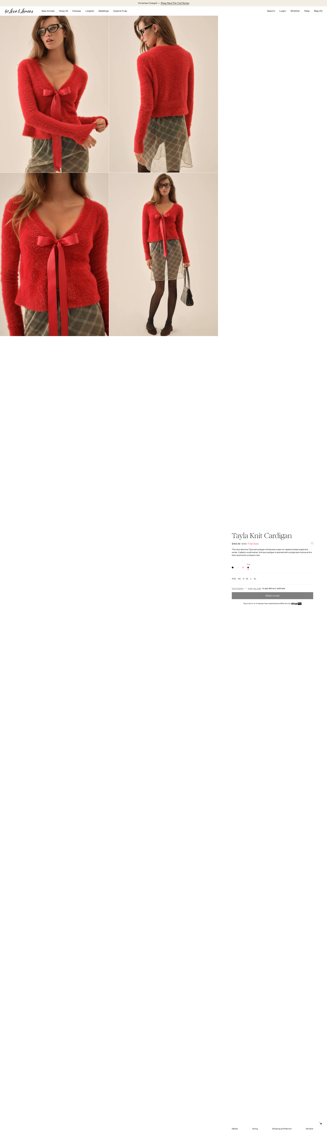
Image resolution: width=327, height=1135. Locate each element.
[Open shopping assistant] (321, 1123)
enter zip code (254, 588)
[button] (312, 543)
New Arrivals (48, 11)
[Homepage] (21, 11)
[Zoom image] (54, 91)
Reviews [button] (309, 1129)
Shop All (63, 11)
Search (271, 10)
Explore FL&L (120, 11)
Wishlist (295, 10)
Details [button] (235, 1129)
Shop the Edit (174, 3)
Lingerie (89, 11)
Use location (238, 588)
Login (282, 10)
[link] (232, 567)
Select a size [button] (272, 595)
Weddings (103, 11)
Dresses (76, 11)
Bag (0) (318, 10)
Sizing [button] (255, 1129)
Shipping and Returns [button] (282, 1129)
